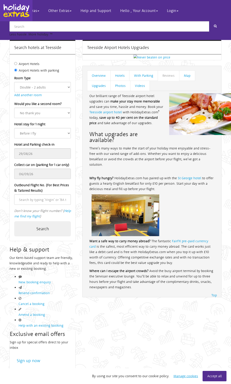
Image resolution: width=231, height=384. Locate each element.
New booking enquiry (34, 282)
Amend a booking (31, 314)
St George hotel (189, 178)
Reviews (168, 75)
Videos (140, 86)
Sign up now (28, 360)
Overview (99, 75)
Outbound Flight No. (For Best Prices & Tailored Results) (41, 188)
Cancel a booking (31, 304)
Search (42, 228)
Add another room (28, 95)
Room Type (22, 78)
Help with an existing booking (40, 325)
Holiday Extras (16, 10)
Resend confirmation (34, 293)
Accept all (214, 376)
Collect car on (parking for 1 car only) (41, 165)
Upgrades (99, 86)
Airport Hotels (29, 64)
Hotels (120, 75)
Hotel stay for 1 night (29, 124)
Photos (120, 86)
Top (214, 295)
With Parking (143, 75)
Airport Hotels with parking (39, 70)
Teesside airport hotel (105, 112)
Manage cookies (185, 376)
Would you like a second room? (38, 104)
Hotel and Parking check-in (34, 144)
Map (187, 75)
